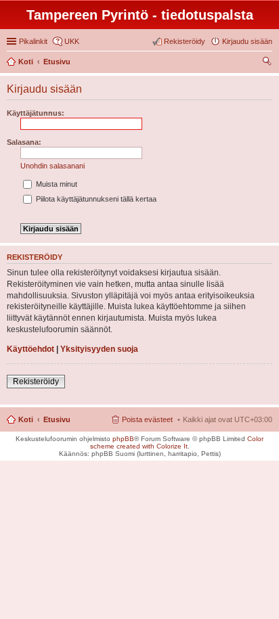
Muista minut (55, 184)
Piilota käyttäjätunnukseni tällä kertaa (95, 199)
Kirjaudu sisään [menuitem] (247, 41)
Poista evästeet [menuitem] (147, 419)
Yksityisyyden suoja (99, 349)
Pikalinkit (33, 41)
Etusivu (56, 419)
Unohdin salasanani (52, 166)
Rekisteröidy (36, 381)
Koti (25, 419)
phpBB (123, 438)
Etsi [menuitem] (268, 63)
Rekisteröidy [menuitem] (184, 41)
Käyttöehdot (30, 349)
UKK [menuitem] (71, 41)
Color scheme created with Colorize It (177, 442)
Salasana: (24, 142)
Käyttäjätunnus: (35, 113)
